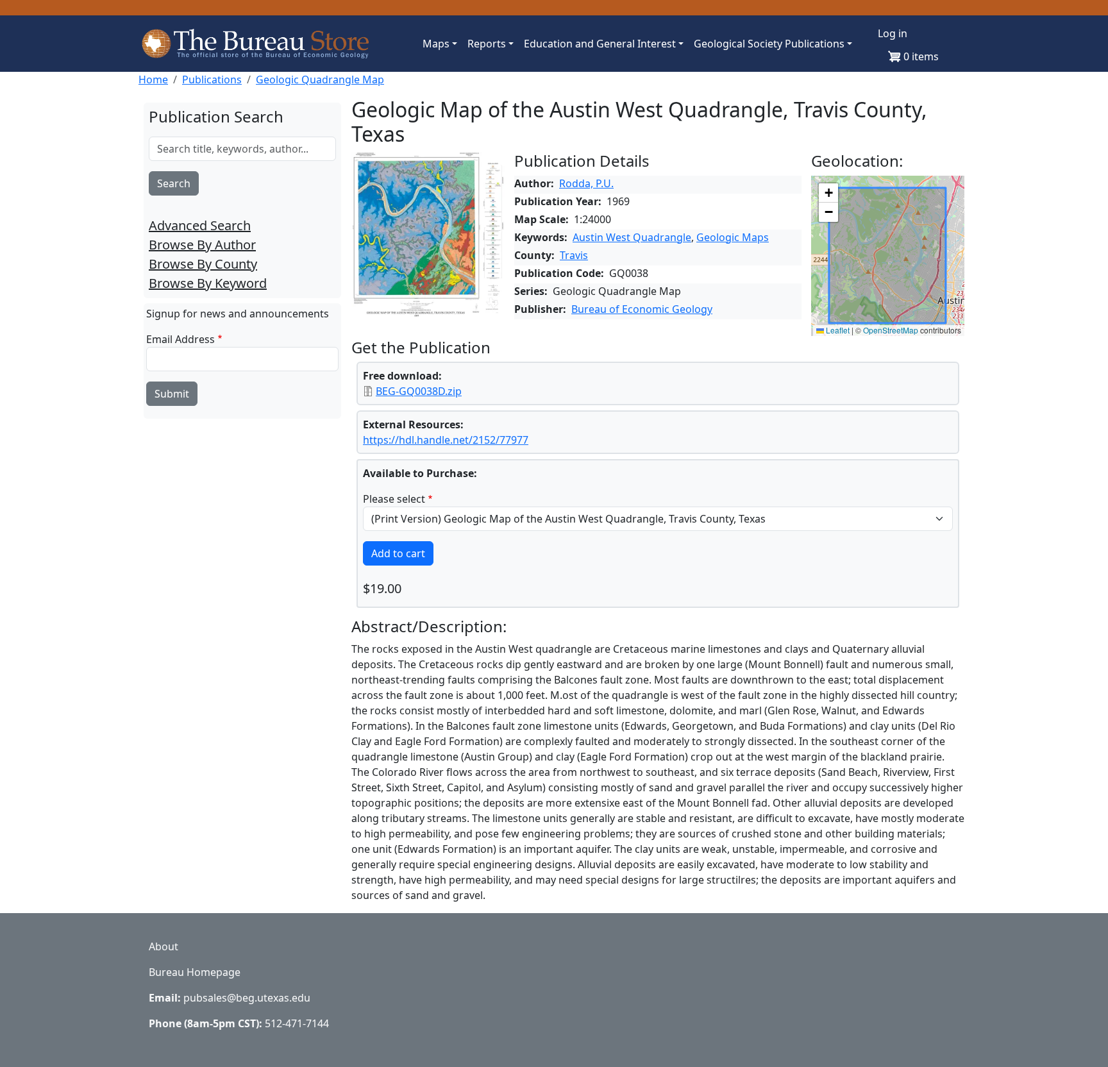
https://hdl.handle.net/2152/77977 (445, 440)
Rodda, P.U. (586, 183)
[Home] (262, 43)
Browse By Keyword (208, 283)
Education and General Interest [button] (600, 44)
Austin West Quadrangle (632, 237)
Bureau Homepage (194, 972)
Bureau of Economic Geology (641, 309)
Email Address (180, 339)
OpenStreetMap (890, 329)
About (163, 946)
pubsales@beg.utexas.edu (246, 998)
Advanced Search (200, 225)
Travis (574, 255)
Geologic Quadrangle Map (320, 79)
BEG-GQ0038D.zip (419, 391)
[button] (828, 193)
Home (153, 79)
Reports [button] (486, 44)
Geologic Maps (732, 237)
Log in (892, 33)
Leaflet (837, 329)
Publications (212, 79)
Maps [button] (436, 44)
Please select (394, 499)
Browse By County (203, 264)
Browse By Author (202, 244)
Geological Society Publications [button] (769, 44)
